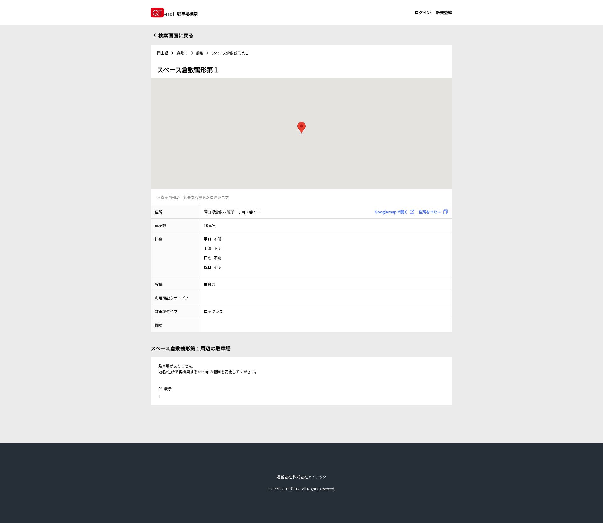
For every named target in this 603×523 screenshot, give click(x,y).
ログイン (423, 12)
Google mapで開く (391, 211)
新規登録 (444, 12)
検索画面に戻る (175, 35)
